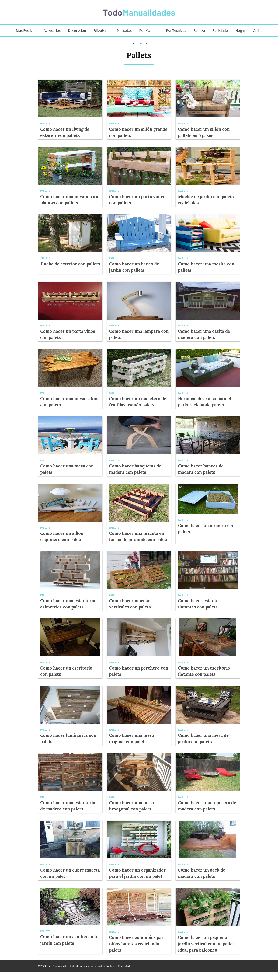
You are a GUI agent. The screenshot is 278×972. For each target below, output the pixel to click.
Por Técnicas (176, 30)
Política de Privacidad (118, 966)
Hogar (240, 30)
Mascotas (124, 30)
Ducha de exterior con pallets (70, 264)
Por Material (148, 30)
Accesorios (52, 30)
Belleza (199, 30)
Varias (257, 30)
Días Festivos (26, 30)
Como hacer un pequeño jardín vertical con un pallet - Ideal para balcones (207, 944)
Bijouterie (101, 30)
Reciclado (220, 30)
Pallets (45, 123)
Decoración (77, 30)
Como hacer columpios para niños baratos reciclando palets (137, 944)
